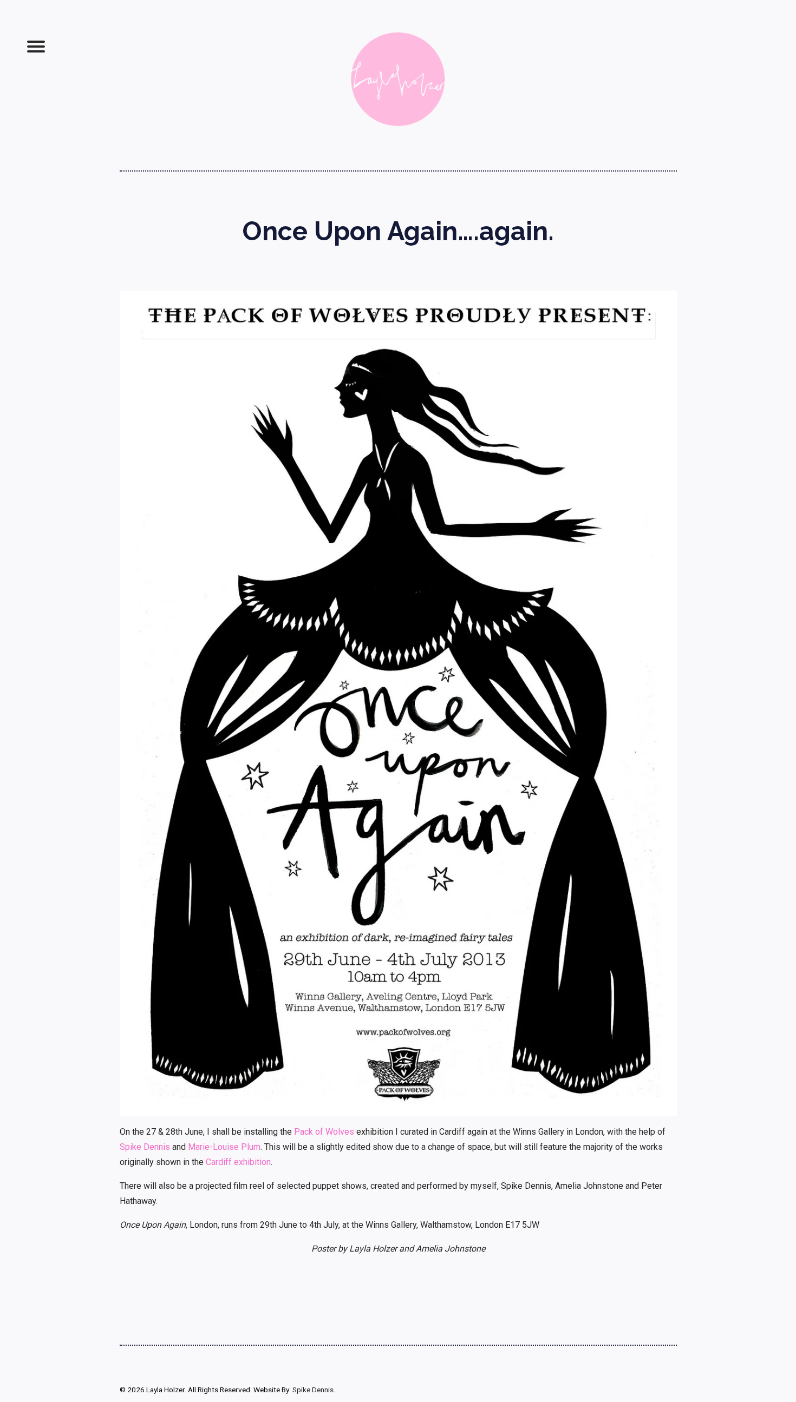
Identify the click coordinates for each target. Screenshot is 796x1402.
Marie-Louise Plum (224, 1147)
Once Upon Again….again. (398, 231)
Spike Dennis (145, 1147)
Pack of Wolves (324, 1132)
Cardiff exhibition (238, 1162)
